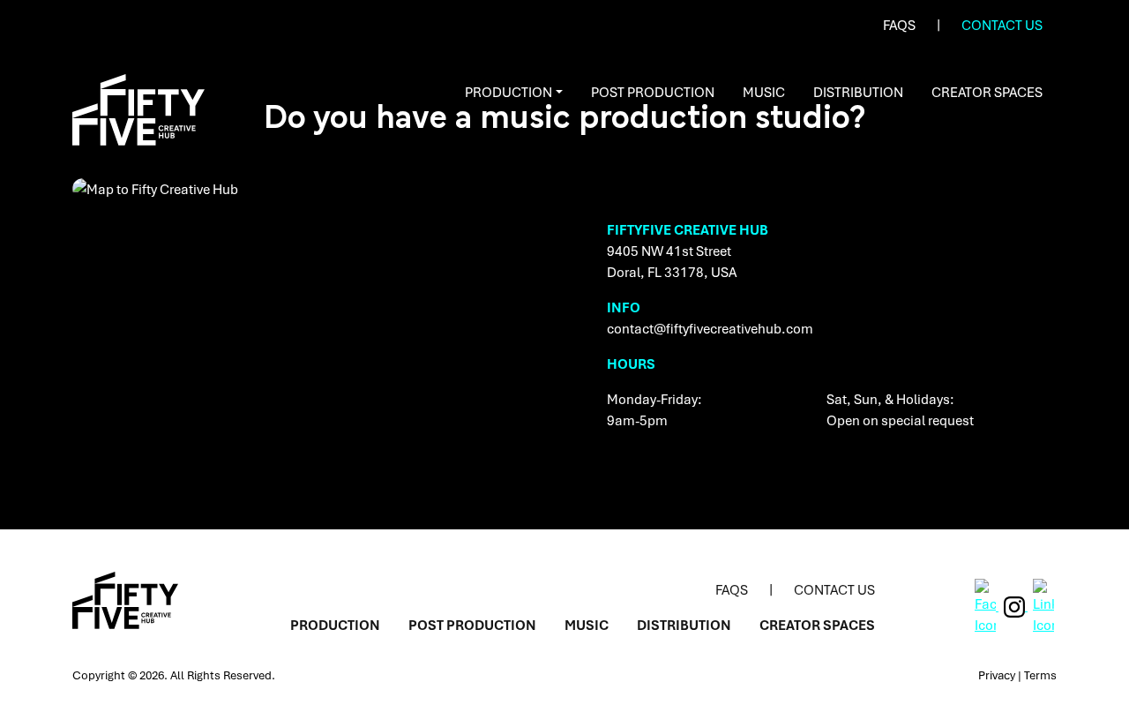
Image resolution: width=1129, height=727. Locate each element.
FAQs (899, 25)
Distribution (858, 92)
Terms (1040, 675)
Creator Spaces (987, 92)
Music (764, 92)
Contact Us (1002, 25)
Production (508, 92)
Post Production (652, 92)
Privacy (996, 675)
